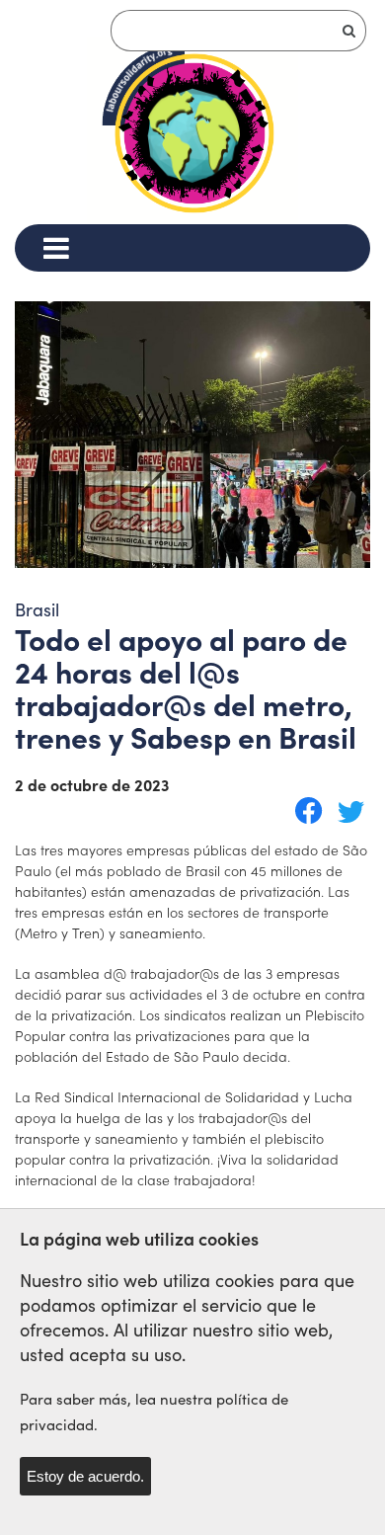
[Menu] (56, 248)
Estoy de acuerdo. (85, 1476)
